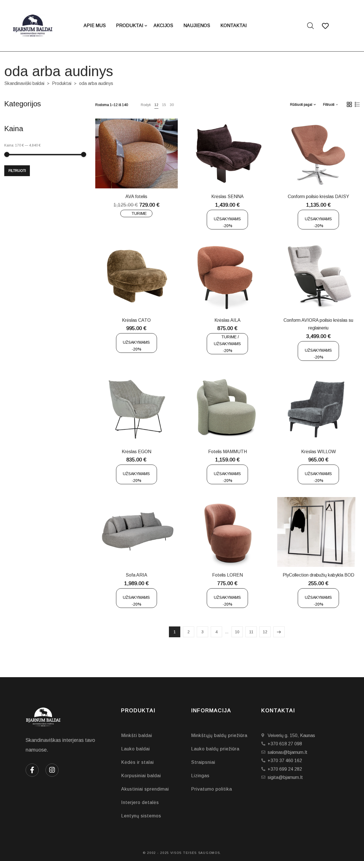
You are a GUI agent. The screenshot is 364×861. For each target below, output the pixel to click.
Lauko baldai (135, 748)
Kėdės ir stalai (137, 762)
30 (172, 105)
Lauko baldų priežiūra (215, 748)
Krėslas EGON (136, 451)
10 (237, 632)
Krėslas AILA (227, 320)
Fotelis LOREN (227, 575)
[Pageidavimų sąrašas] (155, 175)
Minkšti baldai (136, 735)
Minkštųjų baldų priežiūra (219, 735)
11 (251, 632)
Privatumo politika (211, 789)
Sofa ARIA (136, 575)
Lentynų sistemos (141, 815)
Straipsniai (203, 762)
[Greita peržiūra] (140, 175)
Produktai (61, 83)
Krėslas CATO (136, 320)
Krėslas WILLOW (318, 451)
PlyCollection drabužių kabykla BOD (318, 575)
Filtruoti (17, 171)
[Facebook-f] (32, 770)
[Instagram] (52, 770)
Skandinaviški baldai (24, 83)
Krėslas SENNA (227, 196)
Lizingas (200, 775)
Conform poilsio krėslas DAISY (318, 196)
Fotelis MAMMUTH (227, 451)
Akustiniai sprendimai (145, 789)
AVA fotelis (136, 196)
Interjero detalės (140, 802)
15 (164, 105)
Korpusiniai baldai (141, 775)
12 (156, 105)
